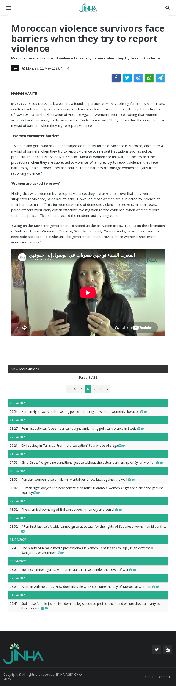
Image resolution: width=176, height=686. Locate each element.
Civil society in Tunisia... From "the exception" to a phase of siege (69, 445)
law (15, 68)
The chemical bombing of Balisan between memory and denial (67, 509)
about (149, 677)
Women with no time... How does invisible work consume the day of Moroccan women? (86, 586)
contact (164, 677)
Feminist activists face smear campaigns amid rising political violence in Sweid (79, 428)
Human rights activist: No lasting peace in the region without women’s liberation (80, 411)
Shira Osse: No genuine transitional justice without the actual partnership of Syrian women (88, 462)
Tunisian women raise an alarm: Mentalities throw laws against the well (74, 479)
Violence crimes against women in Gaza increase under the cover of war (74, 569)
